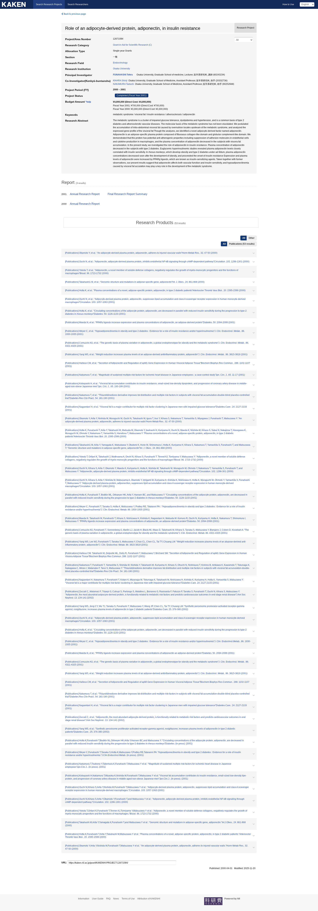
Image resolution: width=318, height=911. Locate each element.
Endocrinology (120, 62)
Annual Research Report (85, 194)
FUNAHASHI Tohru (123, 74)
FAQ (108, 898)
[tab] (160, 222)
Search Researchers (78, 4)
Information (83, 898)
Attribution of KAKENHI (148, 898)
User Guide (97, 898)
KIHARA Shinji (120, 80)
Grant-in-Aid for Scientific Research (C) (132, 45)
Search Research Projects (49, 4)
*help (88, 102)
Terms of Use (128, 898)
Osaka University (121, 68)
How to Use (288, 4)
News (116, 898)
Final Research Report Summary (127, 194)
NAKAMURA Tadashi (123, 84)
